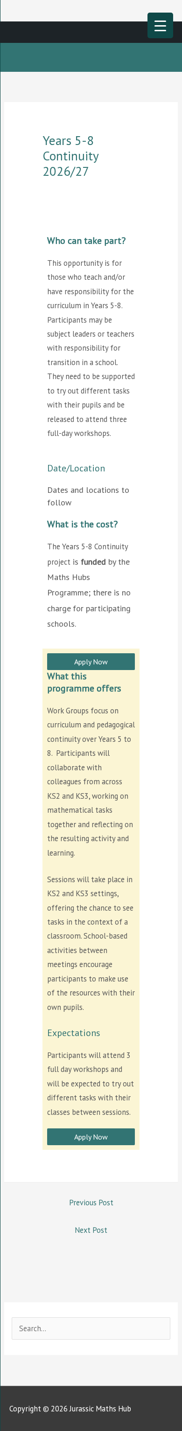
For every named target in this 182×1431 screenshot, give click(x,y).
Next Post (91, 1230)
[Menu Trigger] (160, 25)
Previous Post (91, 1202)
